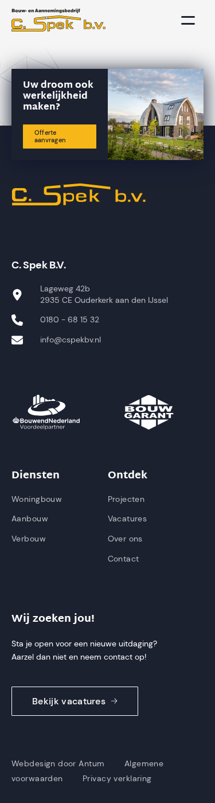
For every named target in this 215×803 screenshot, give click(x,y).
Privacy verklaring (117, 778)
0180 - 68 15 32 (69, 319)
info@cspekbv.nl (70, 339)
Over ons (125, 538)
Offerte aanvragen (49, 136)
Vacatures (127, 518)
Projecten (126, 499)
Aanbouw (29, 518)
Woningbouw (36, 499)
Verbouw (28, 538)
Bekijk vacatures (68, 701)
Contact (123, 558)
